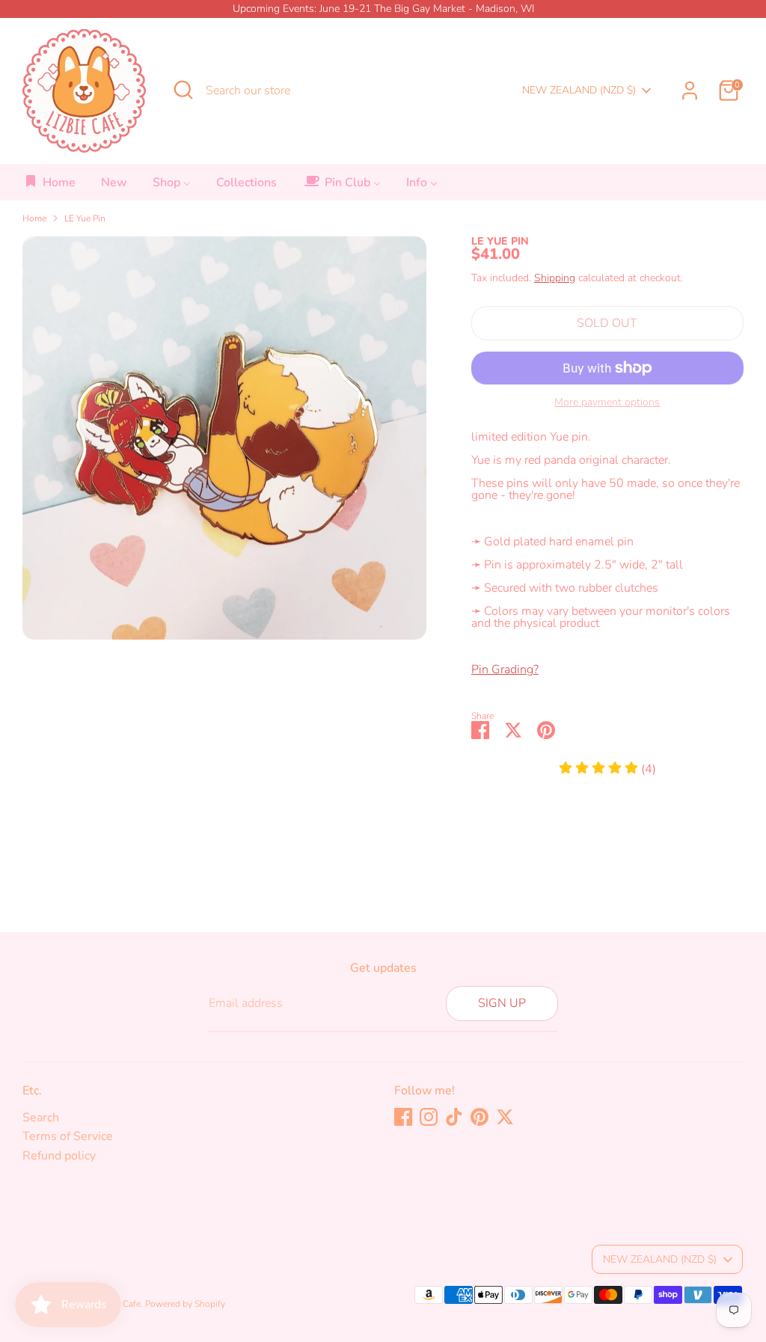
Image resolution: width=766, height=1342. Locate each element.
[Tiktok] (454, 1117)
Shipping (554, 278)
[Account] (690, 90)
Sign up (502, 1003)
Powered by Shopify (185, 1304)
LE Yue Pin (84, 218)
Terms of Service (67, 1136)
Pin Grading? (505, 669)
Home (34, 218)
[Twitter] (505, 1117)
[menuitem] (49, 186)
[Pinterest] (479, 1117)
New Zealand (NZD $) (579, 90)
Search (40, 1117)
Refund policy (59, 1156)
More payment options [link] (607, 402)
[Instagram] (429, 1117)
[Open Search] (183, 90)
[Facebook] (403, 1117)
